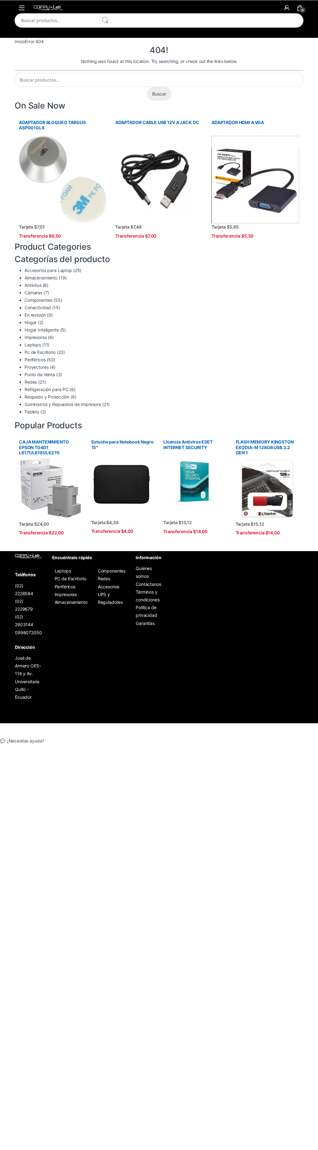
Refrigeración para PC (46, 389)
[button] (159, 741)
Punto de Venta (40, 374)
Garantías (145, 623)
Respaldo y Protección (47, 396)
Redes (31, 382)
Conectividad (38, 307)
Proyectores (36, 367)
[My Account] (287, 7)
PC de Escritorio (70, 578)
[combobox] (55, 20)
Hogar (31, 322)
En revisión (35, 315)
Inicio (20, 41)
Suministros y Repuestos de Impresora (63, 404)
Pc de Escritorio (40, 352)
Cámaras (33, 292)
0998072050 (28, 632)
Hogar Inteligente (42, 329)
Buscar (105, 20)
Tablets (32, 411)
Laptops (33, 344)
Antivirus (33, 285)
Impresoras (36, 337)
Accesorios (109, 586)
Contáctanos (148, 584)
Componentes (38, 300)
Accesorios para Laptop (48, 270)
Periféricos (35, 359)
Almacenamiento (41, 277)
